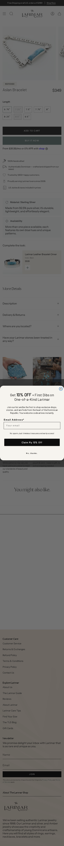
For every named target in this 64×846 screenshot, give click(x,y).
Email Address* (14, 420)
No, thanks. (32, 453)
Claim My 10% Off (32, 442)
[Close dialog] (61, 389)
